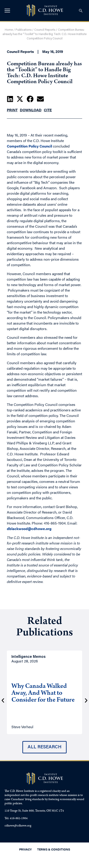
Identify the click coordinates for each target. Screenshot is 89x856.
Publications (23, 29)
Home (9, 29)
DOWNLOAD (31, 109)
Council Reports (44, 29)
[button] (10, 99)
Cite (48, 109)
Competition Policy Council (29, 146)
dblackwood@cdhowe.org (29, 528)
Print (12, 109)
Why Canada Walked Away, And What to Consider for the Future (43, 693)
